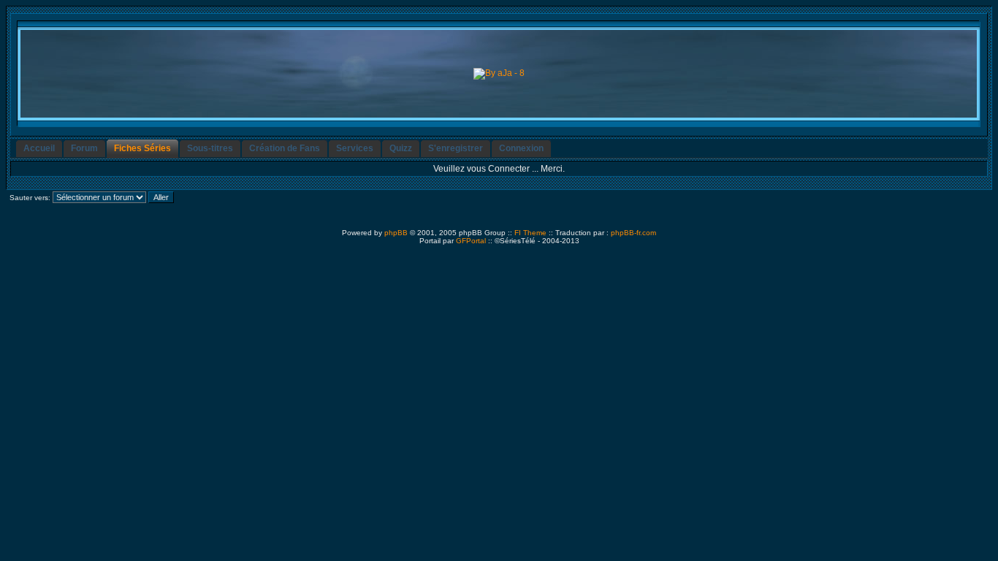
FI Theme (530, 233)
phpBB (396, 233)
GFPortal (471, 241)
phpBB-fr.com (633, 233)
